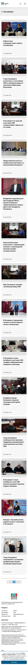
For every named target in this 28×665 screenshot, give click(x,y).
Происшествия (5, 616)
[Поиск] (20, 3)
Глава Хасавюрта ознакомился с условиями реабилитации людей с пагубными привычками (13, 561)
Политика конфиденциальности (8, 646)
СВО (14, 616)
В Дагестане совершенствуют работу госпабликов (12, 43)
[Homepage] (4, 3)
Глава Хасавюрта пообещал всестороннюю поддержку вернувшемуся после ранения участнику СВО (13, 442)
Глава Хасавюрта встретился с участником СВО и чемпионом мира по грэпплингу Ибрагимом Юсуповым (13, 83)
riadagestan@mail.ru (20, 623)
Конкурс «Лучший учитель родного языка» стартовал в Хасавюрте (13, 522)
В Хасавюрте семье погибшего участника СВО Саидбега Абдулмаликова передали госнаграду (13, 361)
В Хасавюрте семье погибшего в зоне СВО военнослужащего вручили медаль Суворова (13, 483)
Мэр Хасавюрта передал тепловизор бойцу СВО (12, 286)
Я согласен (14, 662)
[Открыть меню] (25, 4)
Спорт (15, 610)
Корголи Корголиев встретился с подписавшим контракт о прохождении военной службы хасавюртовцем (13, 247)
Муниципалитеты (18, 614)
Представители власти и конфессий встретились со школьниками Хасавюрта (13, 163)
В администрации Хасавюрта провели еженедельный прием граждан (11, 401)
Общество (4, 614)
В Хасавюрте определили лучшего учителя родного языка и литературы (13, 322)
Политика (4, 610)
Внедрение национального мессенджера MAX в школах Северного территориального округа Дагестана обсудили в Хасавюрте (13, 204)
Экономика (4, 612)
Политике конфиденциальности (17, 659)
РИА (14, 612)
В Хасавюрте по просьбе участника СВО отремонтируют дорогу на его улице (13, 124)
